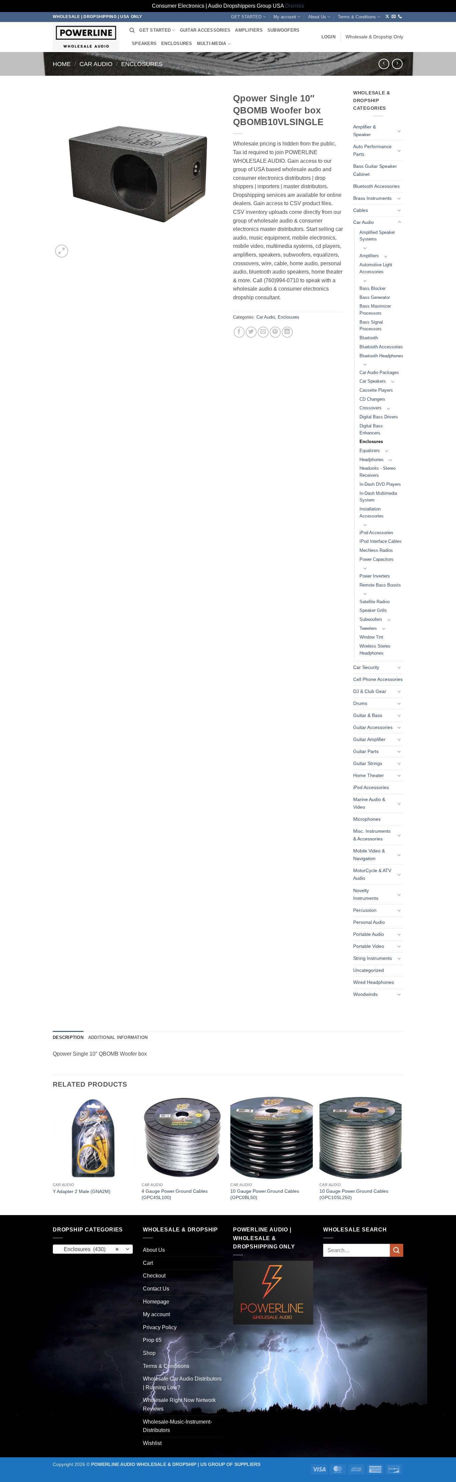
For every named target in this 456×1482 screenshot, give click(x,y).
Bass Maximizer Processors (375, 310)
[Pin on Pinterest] (275, 332)
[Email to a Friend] (263, 332)
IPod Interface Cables (381, 541)
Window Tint (371, 637)
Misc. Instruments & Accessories (372, 834)
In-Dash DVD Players (380, 484)
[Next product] (384, 64)
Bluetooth (369, 337)
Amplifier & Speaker (364, 130)
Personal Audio (369, 922)
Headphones (372, 459)
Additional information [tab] (118, 1037)
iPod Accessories (376, 532)
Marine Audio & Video (369, 803)
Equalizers (370, 450)
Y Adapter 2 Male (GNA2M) (81, 1191)
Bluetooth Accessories (376, 186)
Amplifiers (369, 255)
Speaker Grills (373, 610)
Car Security (366, 667)
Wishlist (152, 1443)
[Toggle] (399, 130)
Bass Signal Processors (371, 326)
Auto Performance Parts (372, 150)
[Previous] (53, 1155)
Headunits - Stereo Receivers (378, 472)
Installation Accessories (372, 512)
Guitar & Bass (367, 715)
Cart (148, 1263)
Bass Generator (375, 297)
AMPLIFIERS (249, 30)
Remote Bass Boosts (380, 585)
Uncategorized (368, 970)
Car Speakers (373, 381)
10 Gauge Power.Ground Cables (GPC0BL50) (264, 1194)
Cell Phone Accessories (378, 679)
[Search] (132, 30)
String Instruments (372, 958)
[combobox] (93, 1249)
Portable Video (368, 946)
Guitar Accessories (373, 727)
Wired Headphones (373, 982)
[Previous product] (397, 64)
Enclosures (142, 63)
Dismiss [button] (294, 6)
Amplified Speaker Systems (377, 236)
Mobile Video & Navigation (369, 854)
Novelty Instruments (365, 894)
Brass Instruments (372, 198)
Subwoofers (371, 619)
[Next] (401, 1155)
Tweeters (368, 628)
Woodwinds (365, 994)
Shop (149, 1353)
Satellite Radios (375, 601)
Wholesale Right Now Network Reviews (179, 1404)
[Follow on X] (387, 16)
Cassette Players (376, 390)
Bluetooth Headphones (381, 355)
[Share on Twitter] (251, 332)
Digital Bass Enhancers (371, 429)
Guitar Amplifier (369, 739)
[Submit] (396, 1250)
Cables (360, 210)
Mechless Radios (376, 550)
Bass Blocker (373, 288)
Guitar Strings (367, 763)
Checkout (154, 1275)
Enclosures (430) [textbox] (89, 1249)
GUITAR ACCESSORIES (205, 30)
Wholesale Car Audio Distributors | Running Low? (182, 1383)
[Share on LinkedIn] (287, 332)
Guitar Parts (366, 751)
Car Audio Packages (379, 372)
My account (284, 16)
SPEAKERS (144, 43)
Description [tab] (68, 1037)
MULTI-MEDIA (211, 43)
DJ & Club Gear (369, 691)
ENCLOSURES (176, 43)
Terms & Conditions (357, 16)
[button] (328, 37)
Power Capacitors (377, 559)
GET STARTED (246, 16)
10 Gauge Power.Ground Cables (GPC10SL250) (353, 1194)
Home (62, 63)
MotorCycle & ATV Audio (372, 874)
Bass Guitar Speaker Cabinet (375, 169)
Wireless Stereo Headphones (375, 650)
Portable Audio (368, 934)
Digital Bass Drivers (379, 416)
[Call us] (400, 16)
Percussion (365, 910)
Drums (360, 703)
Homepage (156, 1302)
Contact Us (156, 1288)
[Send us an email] (394, 16)
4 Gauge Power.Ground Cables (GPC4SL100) (175, 1194)
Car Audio (95, 63)
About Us (317, 16)
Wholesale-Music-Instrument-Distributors (177, 1426)
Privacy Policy (160, 1327)
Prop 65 (152, 1340)
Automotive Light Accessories (376, 268)
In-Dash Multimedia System (378, 497)
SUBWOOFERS (283, 30)
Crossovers (371, 407)
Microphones (367, 819)
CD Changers (372, 399)
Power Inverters (375, 576)
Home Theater (368, 775)
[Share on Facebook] (239, 332)
